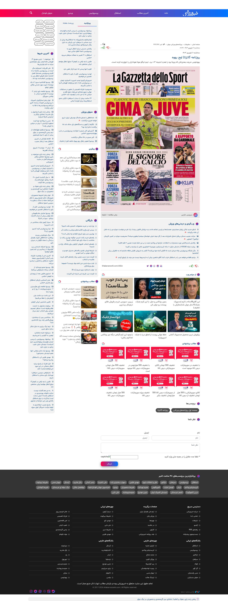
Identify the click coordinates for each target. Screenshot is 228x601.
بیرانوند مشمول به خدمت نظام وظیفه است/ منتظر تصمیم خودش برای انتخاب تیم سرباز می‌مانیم (42, 310)
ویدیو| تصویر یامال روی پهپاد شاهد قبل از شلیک (77, 141)
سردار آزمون (107, 512)
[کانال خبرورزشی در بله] (53, 592)
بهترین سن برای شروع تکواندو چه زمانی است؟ (77, 234)
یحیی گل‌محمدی (61, 530)
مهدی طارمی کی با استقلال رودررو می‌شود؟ (42, 358)
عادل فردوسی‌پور (61, 512)
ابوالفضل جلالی (78, 487)
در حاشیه (151, 525)
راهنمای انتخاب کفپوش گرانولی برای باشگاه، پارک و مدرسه (76, 245)
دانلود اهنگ (49, 35)
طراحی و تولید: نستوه (187, 592)
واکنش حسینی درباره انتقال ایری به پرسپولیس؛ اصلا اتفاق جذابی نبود (79, 50)
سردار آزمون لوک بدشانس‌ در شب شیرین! (41, 223)
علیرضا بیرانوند (42, 482)
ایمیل (146, 432)
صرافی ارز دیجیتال (48, 39)
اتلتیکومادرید (106, 550)
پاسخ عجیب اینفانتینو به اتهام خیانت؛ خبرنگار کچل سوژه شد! (42, 407)
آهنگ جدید (39, 26)
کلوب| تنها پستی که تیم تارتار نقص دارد (78, 69)
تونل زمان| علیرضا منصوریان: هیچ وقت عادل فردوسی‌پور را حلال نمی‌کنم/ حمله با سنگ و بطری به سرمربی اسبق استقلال (41, 199)
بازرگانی (89, 220)
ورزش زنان (150, 516)
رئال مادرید (77, 482)
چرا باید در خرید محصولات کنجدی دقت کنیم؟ (78, 226)
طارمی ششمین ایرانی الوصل (41, 302)
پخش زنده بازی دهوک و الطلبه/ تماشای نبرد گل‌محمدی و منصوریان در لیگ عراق (42, 189)
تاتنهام (108, 573)
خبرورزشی (190, 13)
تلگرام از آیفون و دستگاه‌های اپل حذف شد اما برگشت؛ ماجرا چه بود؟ (79, 125)
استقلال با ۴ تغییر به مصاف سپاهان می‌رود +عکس (76, 56)
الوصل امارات (168, 487)
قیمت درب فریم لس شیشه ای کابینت (80, 274)
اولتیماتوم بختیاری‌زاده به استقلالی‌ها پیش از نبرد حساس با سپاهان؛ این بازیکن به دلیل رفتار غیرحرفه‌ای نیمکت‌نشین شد (76, 42)
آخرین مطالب (142, 13)
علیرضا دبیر (107, 530)
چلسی (108, 577)
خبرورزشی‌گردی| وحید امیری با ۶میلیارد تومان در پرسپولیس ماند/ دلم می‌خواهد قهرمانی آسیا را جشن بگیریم (75, 83)
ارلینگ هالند (149, 577)
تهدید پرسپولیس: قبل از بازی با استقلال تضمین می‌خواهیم (77, 75)
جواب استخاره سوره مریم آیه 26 (83, 270)
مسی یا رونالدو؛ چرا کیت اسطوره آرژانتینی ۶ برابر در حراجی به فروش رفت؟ (41, 123)
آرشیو (196, 525)
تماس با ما (194, 516)
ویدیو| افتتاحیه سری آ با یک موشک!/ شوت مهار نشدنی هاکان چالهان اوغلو (41, 85)
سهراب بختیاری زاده (118, 482)
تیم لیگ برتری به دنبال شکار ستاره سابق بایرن (41, 327)
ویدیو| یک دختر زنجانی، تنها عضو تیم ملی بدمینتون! (41, 352)
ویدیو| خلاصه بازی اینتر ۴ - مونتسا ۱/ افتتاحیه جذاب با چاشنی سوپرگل (42, 94)
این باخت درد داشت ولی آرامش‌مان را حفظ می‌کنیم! (43, 296)
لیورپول (64, 559)
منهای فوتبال (47, 13)
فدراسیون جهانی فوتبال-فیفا (99, 487)
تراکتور (163, 482)
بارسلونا (108, 559)
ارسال (109, 463)
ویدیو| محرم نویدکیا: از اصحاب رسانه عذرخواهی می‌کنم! (42, 268)
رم (66, 555)
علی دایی (115, 492)
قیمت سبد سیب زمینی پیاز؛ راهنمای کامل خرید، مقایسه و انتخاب (77, 258)
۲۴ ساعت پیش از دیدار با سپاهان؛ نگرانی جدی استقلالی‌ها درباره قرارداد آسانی (75, 99)
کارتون (152, 530)
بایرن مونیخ (142, 492)
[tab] (87, 23)
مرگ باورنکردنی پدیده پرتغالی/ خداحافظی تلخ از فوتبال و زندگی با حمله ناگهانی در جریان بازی (42, 239)
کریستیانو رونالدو (191, 487)
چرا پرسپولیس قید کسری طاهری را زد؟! (42, 230)
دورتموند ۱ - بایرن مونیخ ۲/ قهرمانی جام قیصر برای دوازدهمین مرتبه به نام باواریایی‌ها (41, 62)
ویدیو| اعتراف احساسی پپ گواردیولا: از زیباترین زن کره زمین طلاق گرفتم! (41, 249)
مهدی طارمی (134, 482)
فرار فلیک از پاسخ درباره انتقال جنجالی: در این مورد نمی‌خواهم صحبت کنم (43, 366)
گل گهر (195, 568)
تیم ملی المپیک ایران (159, 492)
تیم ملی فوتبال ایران (147, 512)
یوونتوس (64, 577)
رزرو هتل (37, 39)
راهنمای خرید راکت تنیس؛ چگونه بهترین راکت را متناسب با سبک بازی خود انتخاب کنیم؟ (77, 239)
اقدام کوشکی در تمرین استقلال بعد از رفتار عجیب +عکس (43, 141)
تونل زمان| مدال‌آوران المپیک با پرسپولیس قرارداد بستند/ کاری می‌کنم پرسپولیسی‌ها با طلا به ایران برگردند (41, 104)
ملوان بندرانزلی (192, 577)
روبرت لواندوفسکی (147, 568)
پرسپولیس (93, 13)
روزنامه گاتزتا (163, 410)
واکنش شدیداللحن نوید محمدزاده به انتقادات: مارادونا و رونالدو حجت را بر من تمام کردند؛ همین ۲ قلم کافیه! (156, 243)
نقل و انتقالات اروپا (150, 482)
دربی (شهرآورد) (192, 492)
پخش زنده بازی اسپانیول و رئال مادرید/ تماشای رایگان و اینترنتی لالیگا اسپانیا (42, 114)
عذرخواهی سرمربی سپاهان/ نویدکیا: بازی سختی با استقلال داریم (42, 375)
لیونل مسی (56, 482)
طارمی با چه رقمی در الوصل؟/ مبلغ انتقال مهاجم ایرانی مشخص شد (75, 62)
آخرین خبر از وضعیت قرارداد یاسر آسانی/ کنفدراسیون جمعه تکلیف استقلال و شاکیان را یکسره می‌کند (41, 260)
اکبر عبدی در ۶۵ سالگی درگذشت (82, 137)
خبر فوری (39, 22)
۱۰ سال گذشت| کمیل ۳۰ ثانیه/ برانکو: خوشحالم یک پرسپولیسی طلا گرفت (43, 180)
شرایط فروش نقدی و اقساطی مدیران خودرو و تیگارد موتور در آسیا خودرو (78, 251)
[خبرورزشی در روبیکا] (44, 592)
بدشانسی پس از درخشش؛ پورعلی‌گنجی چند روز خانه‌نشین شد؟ (42, 320)
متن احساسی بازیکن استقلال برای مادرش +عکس (41, 281)
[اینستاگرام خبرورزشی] (31, 592)
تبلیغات (195, 520)
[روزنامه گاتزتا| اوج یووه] (150, 138)
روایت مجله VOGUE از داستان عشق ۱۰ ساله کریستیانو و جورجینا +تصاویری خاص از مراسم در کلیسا (160, 247)
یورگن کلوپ (150, 559)
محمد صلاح (150, 555)
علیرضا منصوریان (127, 487)
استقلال (117, 13)
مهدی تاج (107, 520)
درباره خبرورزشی (192, 512)
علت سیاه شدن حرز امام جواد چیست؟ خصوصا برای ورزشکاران (78, 264)
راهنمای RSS (193, 530)
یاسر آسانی (90, 482)
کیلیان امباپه (149, 546)
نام (198, 432)
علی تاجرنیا (102, 482)
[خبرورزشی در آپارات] (40, 592)
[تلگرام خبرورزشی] (35, 592)
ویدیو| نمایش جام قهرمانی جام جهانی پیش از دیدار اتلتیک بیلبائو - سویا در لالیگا (42, 216)
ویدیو (70, 13)
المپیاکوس (156, 487)
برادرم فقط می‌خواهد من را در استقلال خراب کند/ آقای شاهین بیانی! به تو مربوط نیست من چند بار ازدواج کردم (157, 257)
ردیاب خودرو (49, 26)
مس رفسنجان (193, 573)
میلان (65, 573)
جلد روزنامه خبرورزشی (146, 534)
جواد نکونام (63, 534)
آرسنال (66, 482)
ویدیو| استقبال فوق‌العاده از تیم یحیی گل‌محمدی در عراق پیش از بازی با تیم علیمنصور (42, 132)
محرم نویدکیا (143, 487)
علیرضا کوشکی (42, 487)
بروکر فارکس (49, 31)
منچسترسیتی (62, 564)
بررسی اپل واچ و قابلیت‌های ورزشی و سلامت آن (77, 230)
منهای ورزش (87, 112)
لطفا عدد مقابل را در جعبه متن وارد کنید (182, 456)
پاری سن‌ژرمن (106, 568)
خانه (166, 13)
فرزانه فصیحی (62, 516)
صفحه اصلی (196, 44)
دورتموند (64, 546)
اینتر (179, 487)
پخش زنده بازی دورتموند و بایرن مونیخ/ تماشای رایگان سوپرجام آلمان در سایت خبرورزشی (42, 158)
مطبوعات (187, 44)
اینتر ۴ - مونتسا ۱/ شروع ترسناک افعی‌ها (43, 149)
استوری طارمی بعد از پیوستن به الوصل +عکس (41, 275)
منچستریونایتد (128, 492)
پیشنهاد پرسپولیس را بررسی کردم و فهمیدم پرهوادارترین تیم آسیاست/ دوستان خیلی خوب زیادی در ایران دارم (75, 33)
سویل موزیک (39, 31)
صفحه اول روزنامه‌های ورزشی (185, 410)
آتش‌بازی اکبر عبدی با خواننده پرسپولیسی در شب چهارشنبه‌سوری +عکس (78, 132)
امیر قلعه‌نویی (62, 520)
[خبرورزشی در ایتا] (49, 592)
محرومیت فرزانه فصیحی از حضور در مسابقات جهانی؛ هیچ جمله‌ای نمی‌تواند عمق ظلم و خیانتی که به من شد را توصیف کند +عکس (76, 92)
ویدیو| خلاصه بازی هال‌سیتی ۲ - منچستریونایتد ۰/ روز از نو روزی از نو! (41, 289)
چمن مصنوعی (49, 22)
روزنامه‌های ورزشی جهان (174, 44)
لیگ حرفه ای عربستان (60, 487)
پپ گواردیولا (150, 564)
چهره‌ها (151, 520)
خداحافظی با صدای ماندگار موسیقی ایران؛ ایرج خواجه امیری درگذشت (79, 119)
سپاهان (173, 482)
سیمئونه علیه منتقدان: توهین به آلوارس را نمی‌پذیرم (43, 334)
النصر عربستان (176, 492)
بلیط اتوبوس (49, 44)
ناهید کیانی (63, 525)
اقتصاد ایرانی (39, 44)
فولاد (196, 564)
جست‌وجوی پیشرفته (190, 534)
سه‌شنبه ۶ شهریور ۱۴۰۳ (191, 53)
